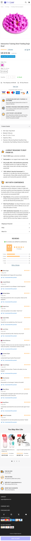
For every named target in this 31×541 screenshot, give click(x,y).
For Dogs (7, 6)
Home (2, 6)
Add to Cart (15, 538)
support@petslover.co (6, 499)
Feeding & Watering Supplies (17, 6)
